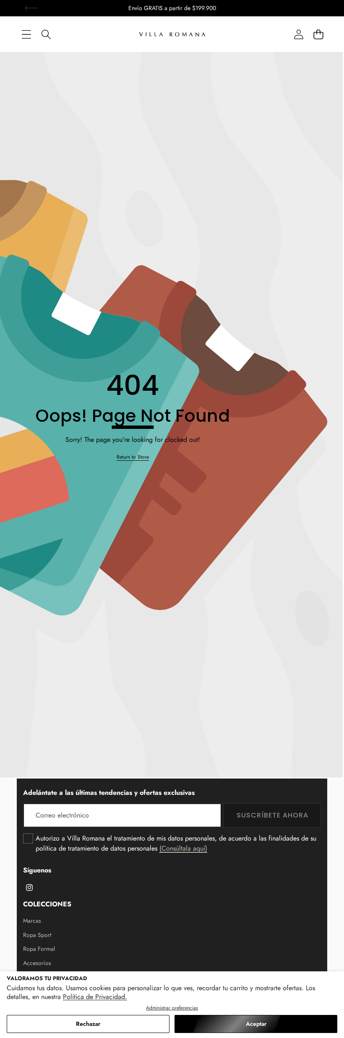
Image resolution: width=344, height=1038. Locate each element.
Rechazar (88, 1024)
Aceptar (256, 1024)
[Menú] (26, 34)
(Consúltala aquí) (183, 848)
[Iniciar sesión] (298, 34)
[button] (31, 8)
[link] (133, 457)
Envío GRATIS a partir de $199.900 (172, 8)
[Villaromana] (172, 34)
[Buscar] (45, 34)
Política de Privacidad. (95, 997)
